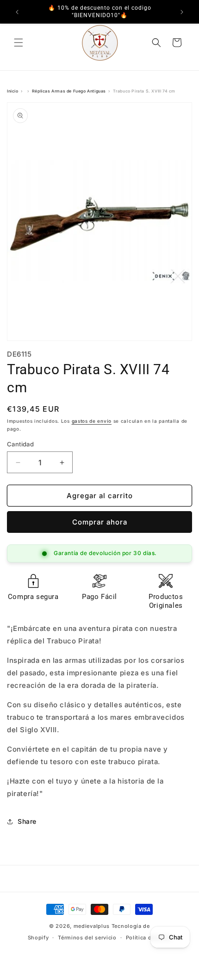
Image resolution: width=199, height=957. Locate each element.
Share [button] (27, 821)
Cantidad (20, 444)
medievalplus (92, 926)
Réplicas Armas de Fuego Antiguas (69, 91)
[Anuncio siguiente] (182, 12)
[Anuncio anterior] (17, 12)
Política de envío (149, 937)
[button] (18, 42)
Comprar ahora (99, 522)
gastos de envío (92, 421)
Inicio (13, 91)
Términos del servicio (87, 937)
